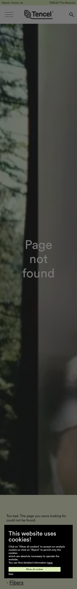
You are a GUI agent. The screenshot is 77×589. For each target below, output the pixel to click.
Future (17, 564)
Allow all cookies (34, 569)
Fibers (16, 582)
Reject (11, 574)
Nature (17, 554)
